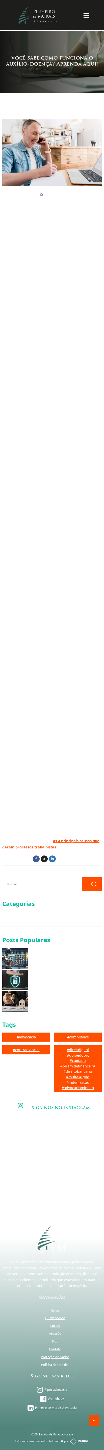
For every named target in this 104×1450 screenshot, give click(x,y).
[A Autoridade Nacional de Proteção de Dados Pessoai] (76, 1133)
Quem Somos (55, 1318)
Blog (55, 1341)
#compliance (78, 1037)
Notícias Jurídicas (19, 922)
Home (55, 1310)
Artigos (13, 914)
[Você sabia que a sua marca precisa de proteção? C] (28, 1133)
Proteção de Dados (55, 1357)
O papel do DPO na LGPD (48, 980)
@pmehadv (56, 1399)
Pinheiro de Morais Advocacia (56, 1408)
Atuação (55, 1333)
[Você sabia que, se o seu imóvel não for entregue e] (76, 1161)
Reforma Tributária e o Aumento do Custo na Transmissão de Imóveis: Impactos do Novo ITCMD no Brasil (62, 1001)
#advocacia (26, 1037)
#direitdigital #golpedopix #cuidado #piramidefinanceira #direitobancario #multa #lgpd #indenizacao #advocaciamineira (77, 1068)
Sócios (55, 1326)
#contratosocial (26, 1049)
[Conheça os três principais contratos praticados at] (28, 1161)
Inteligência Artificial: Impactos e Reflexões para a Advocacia (66, 958)
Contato (55, 1349)
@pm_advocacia (55, 1389)
